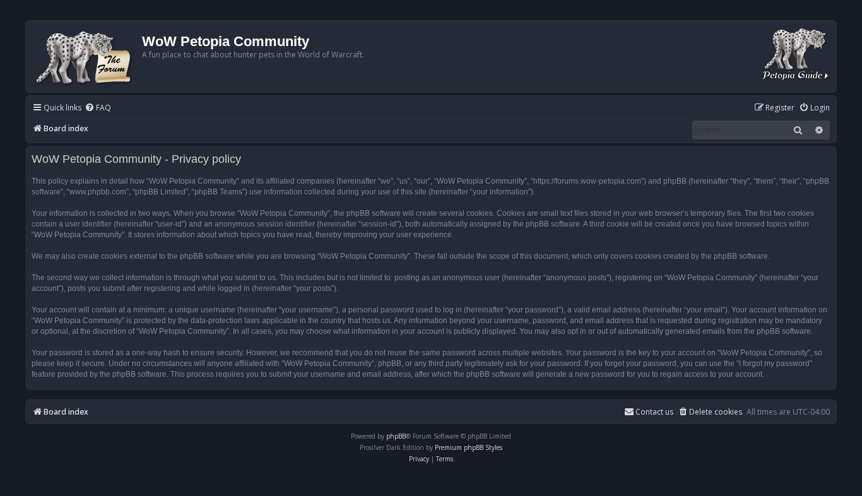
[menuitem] (98, 108)
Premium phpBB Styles (468, 447)
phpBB (396, 436)
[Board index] (85, 56)
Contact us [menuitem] (654, 411)
